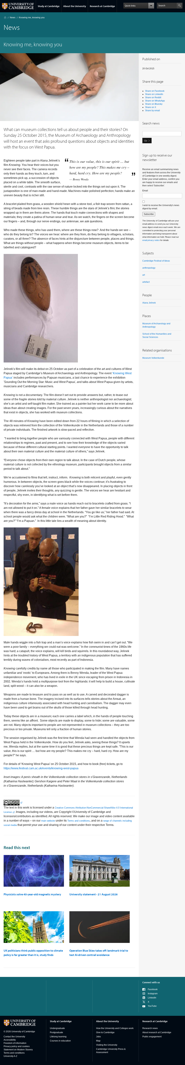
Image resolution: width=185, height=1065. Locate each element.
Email (145, 190)
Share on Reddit (153, 97)
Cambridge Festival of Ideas (156, 261)
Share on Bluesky (153, 104)
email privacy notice (151, 240)
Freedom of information (15, 1043)
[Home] (5, 17)
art (143, 275)
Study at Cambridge (48, 6)
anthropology (148, 268)
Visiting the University (106, 1045)
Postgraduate (56, 1032)
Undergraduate (57, 1028)
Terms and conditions (78, 820)
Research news (150, 1028)
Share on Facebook (154, 91)
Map (98, 1040)
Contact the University (14, 1036)
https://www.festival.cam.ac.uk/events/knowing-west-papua (41, 768)
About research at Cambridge (156, 1032)
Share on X (150, 107)
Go (145, 140)
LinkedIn (152, 997)
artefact (146, 282)
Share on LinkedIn (154, 94)
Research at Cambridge (102, 6)
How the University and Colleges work (115, 1028)
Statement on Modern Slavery (18, 1049)
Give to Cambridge (105, 1032)
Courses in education (60, 1040)
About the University (74, 6)
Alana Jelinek (149, 303)
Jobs (98, 1036)
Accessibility (10, 1040)
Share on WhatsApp (155, 100)
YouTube (152, 1006)
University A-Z (10, 1056)
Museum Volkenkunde (153, 358)
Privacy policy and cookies (17, 1046)
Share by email (152, 110)
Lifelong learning (58, 1036)
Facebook (153, 989)
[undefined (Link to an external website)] (13, 802)
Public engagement (152, 1036)
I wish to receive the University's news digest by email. (160, 207)
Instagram (153, 993)
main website (48, 820)
